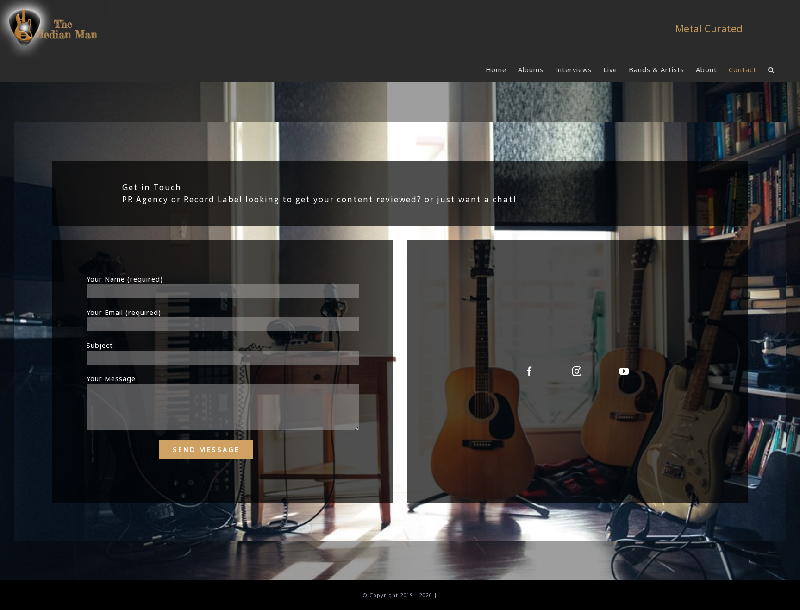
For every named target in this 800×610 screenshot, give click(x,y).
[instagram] (577, 371)
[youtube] (625, 371)
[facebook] (530, 371)
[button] (771, 70)
